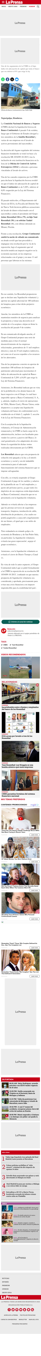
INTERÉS (5, 1282)
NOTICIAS (5, 1278)
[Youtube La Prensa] (20, 1309)
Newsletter (23, 1319)
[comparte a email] (17, 79)
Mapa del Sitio (34, 1319)
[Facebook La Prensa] (9, 1309)
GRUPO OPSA (7, 1293)
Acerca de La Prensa (11, 1315)
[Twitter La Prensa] (13, 1309)
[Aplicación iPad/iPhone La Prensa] (24, 1309)
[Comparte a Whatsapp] (3, 79)
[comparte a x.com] (12, 79)
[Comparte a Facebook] (7, 79)
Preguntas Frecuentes (19, 1324)
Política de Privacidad (27, 1315)
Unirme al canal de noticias (22, 622)
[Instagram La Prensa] (17, 1309)
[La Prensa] (9, 1297)
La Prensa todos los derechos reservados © (20, 1302)
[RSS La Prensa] (32, 1309)
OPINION (5, 1289)
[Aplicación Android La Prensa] (28, 1309)
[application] (20, 667)
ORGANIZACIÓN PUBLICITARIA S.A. (20, 1305)
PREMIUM (6, 1285)
